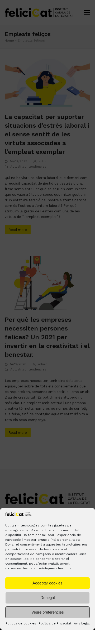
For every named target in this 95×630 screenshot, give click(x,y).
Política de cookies (21, 623)
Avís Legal (82, 623)
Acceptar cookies (47, 583)
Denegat (47, 597)
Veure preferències (47, 612)
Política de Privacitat (55, 623)
